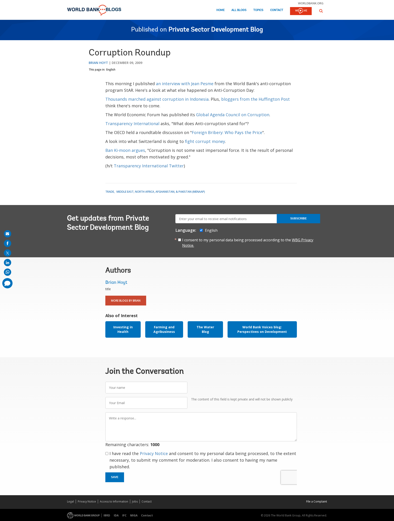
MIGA (133, 515)
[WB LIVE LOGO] (301, 11)
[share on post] (7, 253)
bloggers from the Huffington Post (255, 99)
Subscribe (298, 218)
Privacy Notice (154, 453)
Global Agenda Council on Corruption (232, 114)
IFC (124, 515)
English (110, 69)
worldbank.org (311, 3)
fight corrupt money (205, 141)
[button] (321, 11)
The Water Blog (205, 329)
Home (220, 10)
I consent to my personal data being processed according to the (247, 242)
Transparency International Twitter (149, 165)
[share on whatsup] (7, 272)
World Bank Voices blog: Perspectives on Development (262, 329)
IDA (116, 515)
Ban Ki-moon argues (125, 150)
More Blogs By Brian (125, 301)
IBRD (107, 515)
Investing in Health (123, 329)
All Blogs (238, 10)
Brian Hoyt (98, 62)
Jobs (135, 501)
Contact (276, 10)
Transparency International (132, 123)
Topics (258, 10)
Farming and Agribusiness (164, 329)
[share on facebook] (7, 243)
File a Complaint (316, 501)
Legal (70, 501)
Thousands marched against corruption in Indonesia (157, 99)
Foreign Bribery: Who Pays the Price (227, 132)
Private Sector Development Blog (215, 30)
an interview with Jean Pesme (184, 83)
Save (114, 477)
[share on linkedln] (7, 262)
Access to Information (114, 501)
